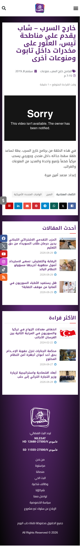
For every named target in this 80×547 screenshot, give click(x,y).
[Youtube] (3, 254)
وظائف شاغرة (40, 484)
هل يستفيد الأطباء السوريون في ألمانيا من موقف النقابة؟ (33, 285)
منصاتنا (40, 471)
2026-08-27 (47, 364)
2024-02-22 (47, 342)
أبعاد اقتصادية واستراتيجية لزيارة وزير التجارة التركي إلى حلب (33, 375)
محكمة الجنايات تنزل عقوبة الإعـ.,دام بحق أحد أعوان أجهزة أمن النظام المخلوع (31, 355)
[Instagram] (3, 261)
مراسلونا (40, 465)
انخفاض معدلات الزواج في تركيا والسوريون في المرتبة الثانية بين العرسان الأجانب (33, 333)
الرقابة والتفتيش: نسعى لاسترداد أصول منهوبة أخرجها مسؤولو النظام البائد (32, 265)
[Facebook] (3, 238)
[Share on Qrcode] (9, 206)
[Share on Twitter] (63, 206)
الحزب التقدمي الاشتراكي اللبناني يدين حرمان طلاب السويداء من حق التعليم (32, 243)
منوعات (44, 71)
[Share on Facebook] (72, 206)
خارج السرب (56, 71)
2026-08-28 (47, 381)
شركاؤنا (40, 490)
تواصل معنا (40, 496)
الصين (49, 194)
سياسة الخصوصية (40, 502)
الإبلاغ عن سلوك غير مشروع (40, 508)
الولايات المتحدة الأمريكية (28, 194)
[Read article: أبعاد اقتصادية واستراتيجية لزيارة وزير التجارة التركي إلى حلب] (68, 376)
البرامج (68, 71)
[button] (76, 8)
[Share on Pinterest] (36, 206)
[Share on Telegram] (45, 206)
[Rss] (3, 277)
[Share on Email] (27, 206)
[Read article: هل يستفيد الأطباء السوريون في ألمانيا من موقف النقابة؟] (68, 287)
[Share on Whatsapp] (54, 206)
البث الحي (40, 478)
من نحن (40, 459)
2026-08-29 (47, 252)
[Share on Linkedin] (18, 206)
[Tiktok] (3, 269)
